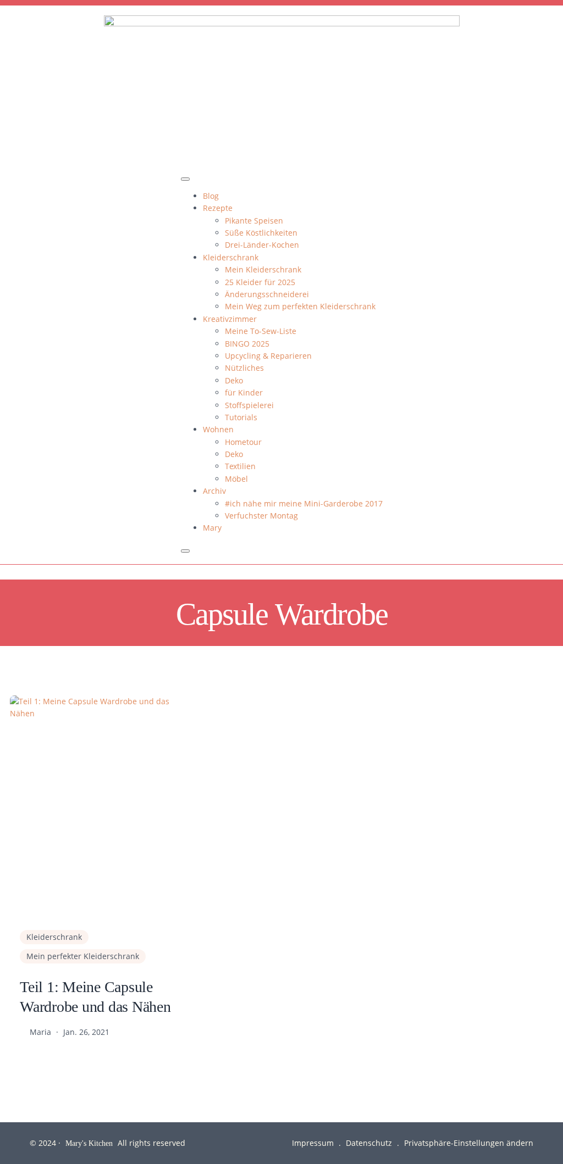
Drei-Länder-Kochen (262, 245)
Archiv (214, 491)
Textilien (240, 466)
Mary (212, 527)
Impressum (313, 1143)
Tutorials (241, 417)
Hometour (243, 442)
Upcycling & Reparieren (268, 355)
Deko (234, 380)
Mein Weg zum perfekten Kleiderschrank (300, 306)
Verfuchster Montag (261, 515)
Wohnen (218, 429)
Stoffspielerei (249, 405)
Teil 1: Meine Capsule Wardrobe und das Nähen (95, 996)
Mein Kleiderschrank (263, 269)
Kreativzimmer (230, 319)
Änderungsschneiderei (267, 294)
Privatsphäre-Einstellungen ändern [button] (468, 1143)
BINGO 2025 (247, 343)
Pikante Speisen (254, 220)
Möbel (236, 479)
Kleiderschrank (230, 257)
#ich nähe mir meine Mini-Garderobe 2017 (304, 503)
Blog (211, 196)
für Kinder (244, 392)
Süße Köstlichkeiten (261, 232)
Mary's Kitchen (89, 1143)
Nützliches (244, 368)
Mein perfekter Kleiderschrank (82, 956)
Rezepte (218, 208)
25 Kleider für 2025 (260, 282)
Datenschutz (369, 1143)
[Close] (185, 551)
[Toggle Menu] (185, 179)
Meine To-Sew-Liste (260, 331)
